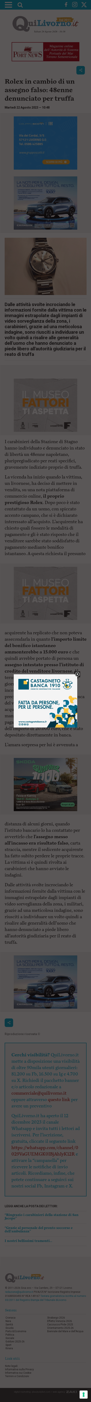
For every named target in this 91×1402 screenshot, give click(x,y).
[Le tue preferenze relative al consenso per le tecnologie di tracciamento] (84, 1395)
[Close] (77, 674)
